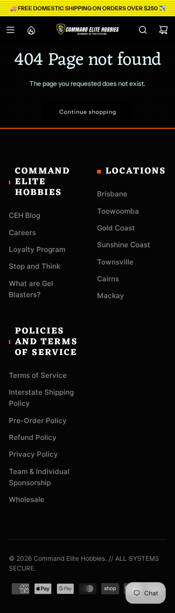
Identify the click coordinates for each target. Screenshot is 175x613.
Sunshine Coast (123, 244)
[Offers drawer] (31, 30)
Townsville (115, 262)
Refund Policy (32, 437)
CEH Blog (24, 215)
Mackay (110, 295)
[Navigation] (10, 30)
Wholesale (26, 499)
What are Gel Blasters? (31, 289)
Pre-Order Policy (38, 420)
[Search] (143, 30)
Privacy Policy (33, 454)
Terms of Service (38, 375)
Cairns (108, 278)
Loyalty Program (37, 249)
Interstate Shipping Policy (41, 398)
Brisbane (112, 193)
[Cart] (163, 30)
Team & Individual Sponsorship (39, 477)
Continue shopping (87, 111)
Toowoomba (118, 211)
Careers (22, 232)
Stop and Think (34, 266)
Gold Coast (116, 227)
